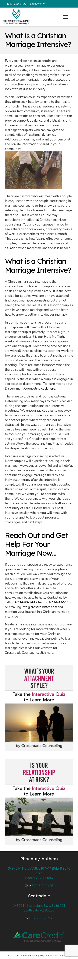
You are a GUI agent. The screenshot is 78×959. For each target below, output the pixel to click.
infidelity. (39, 89)
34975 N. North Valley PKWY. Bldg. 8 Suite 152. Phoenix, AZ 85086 (39, 873)
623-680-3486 (42, 886)
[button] (37, 3)
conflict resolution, (56, 79)
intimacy (11, 84)
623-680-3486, (26, 602)
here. (50, 653)
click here (48, 388)
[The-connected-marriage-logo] (16, 17)
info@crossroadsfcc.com (39, 607)
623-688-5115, (60, 602)
